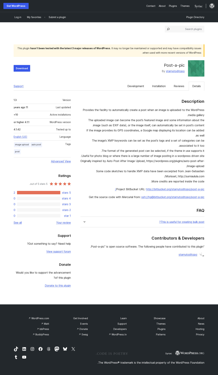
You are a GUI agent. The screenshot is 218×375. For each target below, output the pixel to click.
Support (19, 86)
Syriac (168, 353)
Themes (161, 323)
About (201, 318)
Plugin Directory (195, 17)
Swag (83, 334)
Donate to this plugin (58, 285)
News (201, 323)
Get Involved (80, 318)
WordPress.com (38, 318)
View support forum (58, 251)
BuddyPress (41, 334)
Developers (120, 329)
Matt (45, 323)
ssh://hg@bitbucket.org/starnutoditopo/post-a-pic (172, 197)
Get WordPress (16, 5)
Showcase (160, 318)
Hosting (200, 329)
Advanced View (61, 161)
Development (135, 86)
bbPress (43, 329)
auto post (36, 144)
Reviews (179, 86)
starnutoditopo (175, 71)
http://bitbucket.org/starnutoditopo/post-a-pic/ (159, 189)
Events (84, 323)
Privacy (200, 334)
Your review (63, 222)
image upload (22, 144)
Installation (159, 86)
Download (22, 68)
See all (18, 222)
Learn (123, 318)
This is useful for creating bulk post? (181, 222)
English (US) (20, 136)
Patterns (161, 334)
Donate (82, 329)
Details (196, 86)
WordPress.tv (118, 334)
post (17, 151)
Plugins (162, 329)
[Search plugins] (168, 29)
